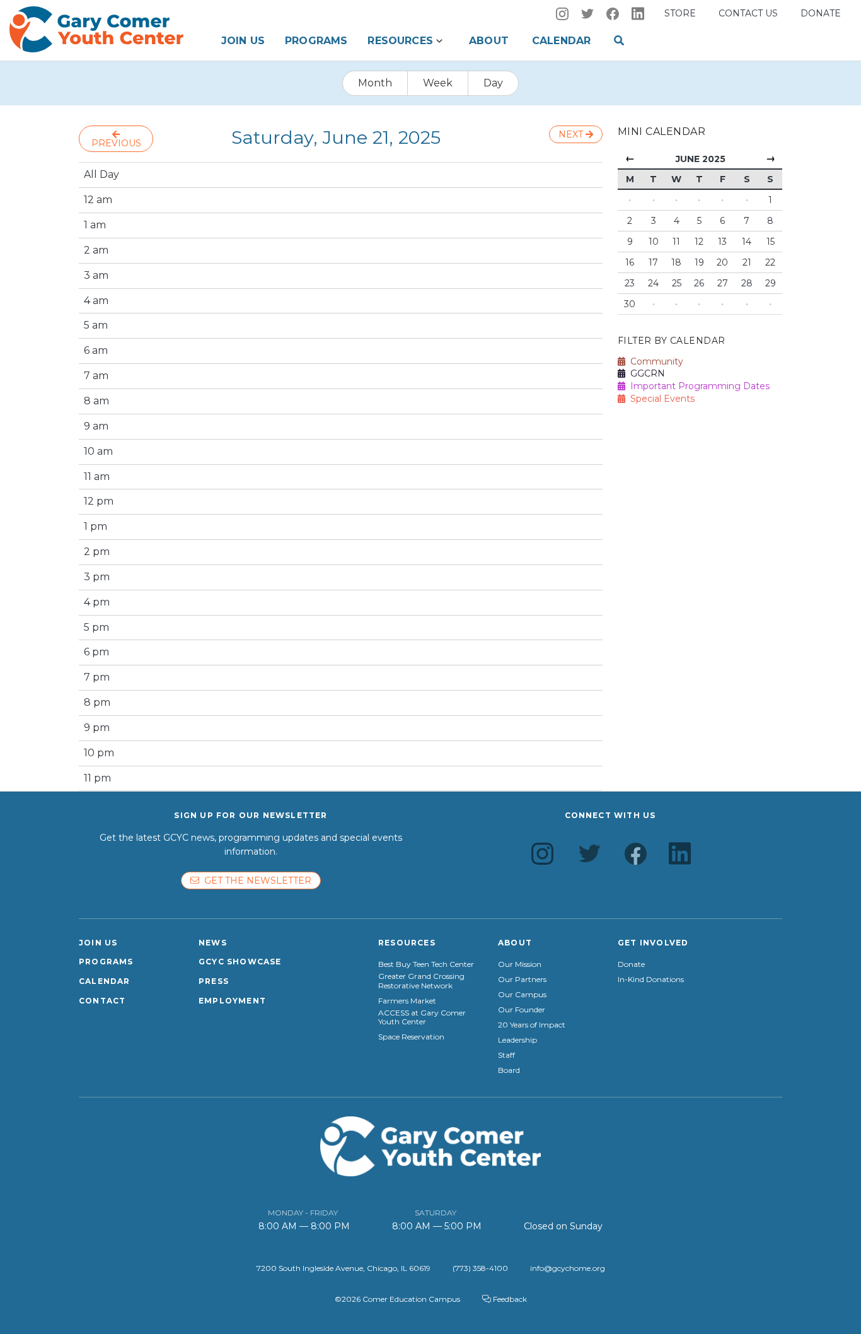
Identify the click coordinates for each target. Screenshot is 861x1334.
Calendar (561, 41)
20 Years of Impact (531, 1025)
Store (680, 13)
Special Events (660, 398)
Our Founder (521, 1009)
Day (493, 83)
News (213, 942)
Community (654, 361)
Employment (232, 1000)
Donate (820, 13)
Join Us (243, 41)
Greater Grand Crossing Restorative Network (421, 981)
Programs (316, 41)
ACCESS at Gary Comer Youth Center (422, 1017)
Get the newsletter (255, 880)
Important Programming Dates (697, 386)
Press (214, 981)
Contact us (748, 13)
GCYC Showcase (240, 961)
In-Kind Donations (651, 979)
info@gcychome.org (567, 1268)
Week (438, 83)
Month (375, 83)
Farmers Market (407, 1001)
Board (509, 1070)
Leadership (517, 1040)
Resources (399, 41)
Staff (506, 1055)
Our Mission (519, 964)
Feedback (509, 1299)
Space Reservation (411, 1037)
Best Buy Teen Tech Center (426, 964)
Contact (102, 1000)
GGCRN (645, 373)
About (489, 41)
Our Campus (522, 994)
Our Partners (522, 979)
